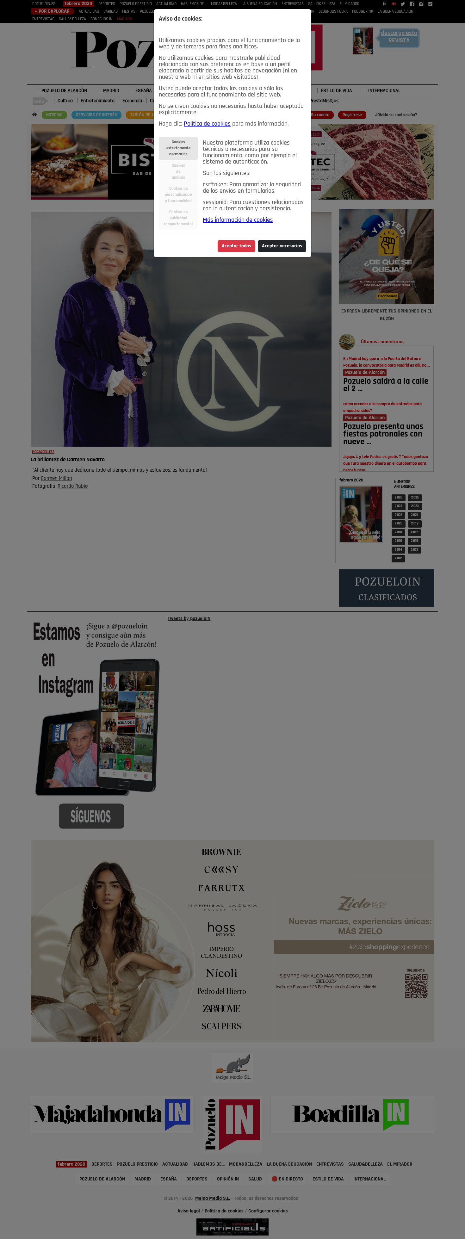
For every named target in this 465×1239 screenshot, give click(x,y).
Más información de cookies (238, 220)
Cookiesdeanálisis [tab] (178, 172)
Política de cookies (207, 124)
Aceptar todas (236, 246)
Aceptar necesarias (282, 246)
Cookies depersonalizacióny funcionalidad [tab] (178, 195)
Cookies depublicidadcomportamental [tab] (178, 218)
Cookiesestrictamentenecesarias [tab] (178, 148)
